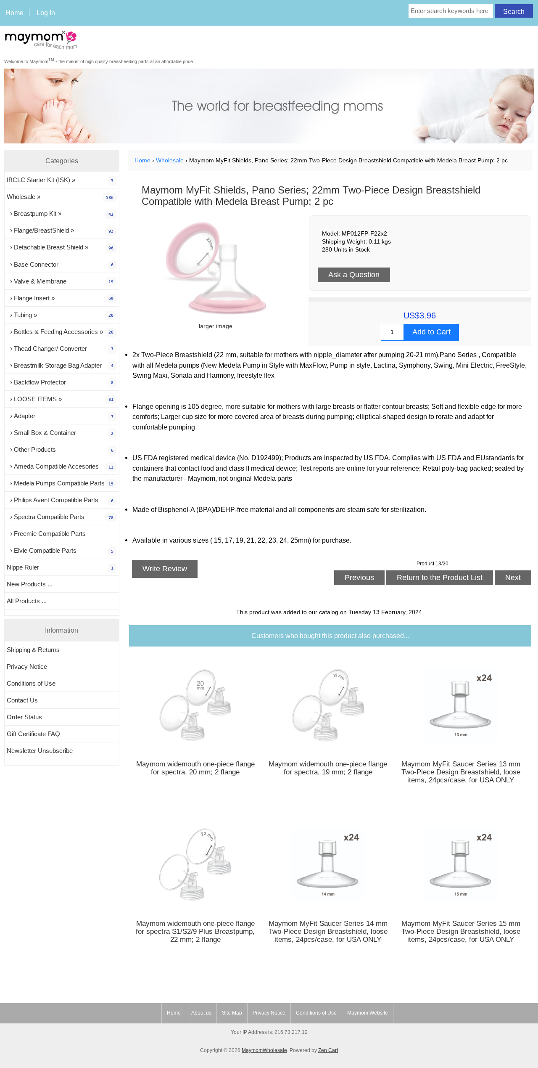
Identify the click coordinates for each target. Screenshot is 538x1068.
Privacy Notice (27, 666)
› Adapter (60, 415)
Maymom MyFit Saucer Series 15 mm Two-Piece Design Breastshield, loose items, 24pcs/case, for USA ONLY (460, 931)
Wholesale (170, 160)
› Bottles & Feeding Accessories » (60, 331)
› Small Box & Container (60, 432)
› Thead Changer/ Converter (60, 348)
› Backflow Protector (60, 382)
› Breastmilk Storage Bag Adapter (60, 365)
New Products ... (30, 584)
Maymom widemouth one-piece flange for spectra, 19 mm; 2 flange (328, 768)
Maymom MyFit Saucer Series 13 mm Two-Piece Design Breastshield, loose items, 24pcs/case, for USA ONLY (460, 772)
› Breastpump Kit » (60, 213)
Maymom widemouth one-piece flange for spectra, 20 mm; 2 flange (195, 768)
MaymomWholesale (264, 1050)
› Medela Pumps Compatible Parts (60, 483)
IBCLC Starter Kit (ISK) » (60, 179)
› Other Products (60, 449)
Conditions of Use (31, 683)
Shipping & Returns (33, 649)
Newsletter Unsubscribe (40, 750)
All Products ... (27, 600)
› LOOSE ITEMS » (60, 399)
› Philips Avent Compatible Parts (60, 500)
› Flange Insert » (60, 298)
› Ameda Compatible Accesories (60, 466)
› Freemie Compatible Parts (46, 533)
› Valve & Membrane (60, 281)
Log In (46, 12)
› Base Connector (60, 264)
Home (14, 12)
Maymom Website (367, 1013)
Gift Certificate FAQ (33, 733)
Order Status (24, 717)
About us (201, 1013)
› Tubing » (60, 314)
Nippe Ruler (60, 567)
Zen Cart (328, 1050)
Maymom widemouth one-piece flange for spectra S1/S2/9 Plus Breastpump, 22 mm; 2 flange (195, 931)
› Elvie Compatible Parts (60, 550)
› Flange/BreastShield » (60, 230)
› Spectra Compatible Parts (60, 516)
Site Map (232, 1013)
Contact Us (22, 700)
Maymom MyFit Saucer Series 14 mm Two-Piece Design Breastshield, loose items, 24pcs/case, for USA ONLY (328, 931)
